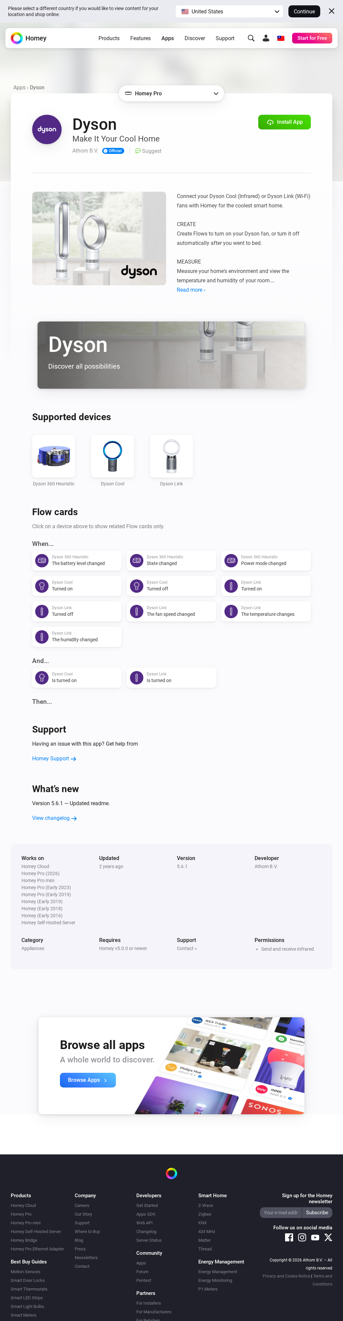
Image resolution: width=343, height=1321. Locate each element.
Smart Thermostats (29, 1289)
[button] (229, 11)
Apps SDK (145, 1214)
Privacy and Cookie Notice (286, 1276)
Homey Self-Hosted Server (36, 1231)
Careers (82, 1205)
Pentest (143, 1280)
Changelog (146, 1231)
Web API (144, 1222)
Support (225, 38)
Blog (79, 1240)
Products (109, 38)
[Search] (251, 38)
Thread (205, 1248)
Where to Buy (87, 1231)
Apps (167, 38)
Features (140, 38)
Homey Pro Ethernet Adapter (37, 1248)
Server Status (149, 1240)
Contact (82, 1266)
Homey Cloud (23, 1205)
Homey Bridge (24, 1240)
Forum (142, 1271)
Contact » (187, 948)
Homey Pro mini (26, 1222)
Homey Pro (21, 1214)
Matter (204, 1240)
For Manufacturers (154, 1311)
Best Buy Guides (29, 1262)
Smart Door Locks (28, 1280)
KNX (202, 1222)
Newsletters (86, 1257)
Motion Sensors (26, 1271)
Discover (195, 38)
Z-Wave (205, 1205)
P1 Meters (208, 1289)
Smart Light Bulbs (27, 1306)
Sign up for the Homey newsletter (307, 1199)
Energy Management (217, 1271)
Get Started (147, 1205)
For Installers (148, 1303)
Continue (304, 11)
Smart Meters (24, 1315)
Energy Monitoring (215, 1280)
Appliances (32, 948)
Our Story (83, 1214)
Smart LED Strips (27, 1297)
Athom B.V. (266, 866)
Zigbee (204, 1214)
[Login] (266, 38)
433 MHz (206, 1231)
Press (80, 1248)
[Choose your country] (281, 38)
